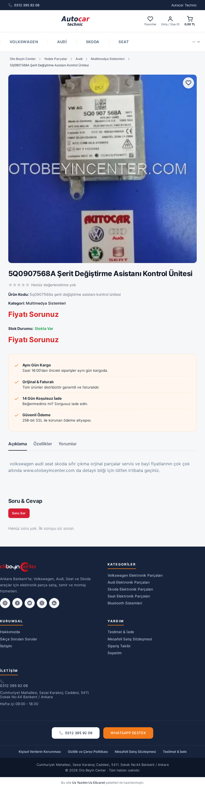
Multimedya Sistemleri (108, 59)
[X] (42, 603)
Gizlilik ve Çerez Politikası (88, 752)
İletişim (6, 646)
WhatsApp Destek (128, 733)
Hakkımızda (10, 632)
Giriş (164, 24)
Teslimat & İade (121, 632)
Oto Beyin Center (23, 59)
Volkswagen (24, 41)
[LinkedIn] (54, 603)
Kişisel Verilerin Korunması (40, 752)
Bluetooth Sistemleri (125, 603)
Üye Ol (174, 24)
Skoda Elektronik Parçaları (130, 589)
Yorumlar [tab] (67, 443)
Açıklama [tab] (17, 443)
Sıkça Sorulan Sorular (18, 639)
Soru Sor (19, 513)
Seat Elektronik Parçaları (129, 596)
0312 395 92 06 (27, 5)
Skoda (92, 41)
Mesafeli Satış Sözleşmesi (130, 639)
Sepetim (115, 653)
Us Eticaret (96, 783)
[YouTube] (30, 603)
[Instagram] (5, 603)
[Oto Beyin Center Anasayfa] (75, 21)
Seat (124, 41)
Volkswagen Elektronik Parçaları (135, 575)
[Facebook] (17, 603)
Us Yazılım (80, 783)
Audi (62, 41)
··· (193, 41)
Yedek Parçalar (55, 59)
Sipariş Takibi (119, 646)
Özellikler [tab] (42, 443)
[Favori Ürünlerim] (188, 82)
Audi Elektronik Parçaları (128, 582)
